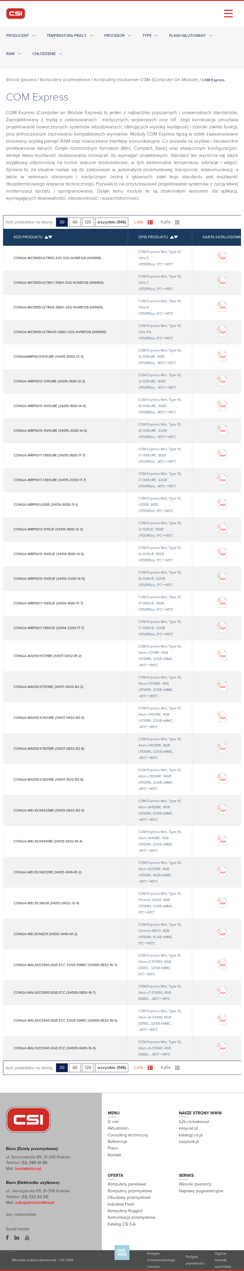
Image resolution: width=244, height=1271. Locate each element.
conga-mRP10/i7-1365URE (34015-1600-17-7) (49, 455)
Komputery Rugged (125, 1210)
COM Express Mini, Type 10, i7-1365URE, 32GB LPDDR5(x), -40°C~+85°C (160, 480)
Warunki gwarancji (195, 1184)
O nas (113, 1121)
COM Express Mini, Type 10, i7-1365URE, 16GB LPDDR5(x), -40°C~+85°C (160, 455)
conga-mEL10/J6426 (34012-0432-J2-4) (46, 903)
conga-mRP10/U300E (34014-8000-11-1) (46, 505)
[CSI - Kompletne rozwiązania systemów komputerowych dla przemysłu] (28, 1119)
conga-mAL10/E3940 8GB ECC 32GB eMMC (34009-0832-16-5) (65, 1020)
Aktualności (118, 1128)
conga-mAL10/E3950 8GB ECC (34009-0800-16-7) (55, 992)
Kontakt (114, 1154)
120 (88, 222)
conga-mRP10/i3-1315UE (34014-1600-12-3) (48, 529)
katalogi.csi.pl (191, 1135)
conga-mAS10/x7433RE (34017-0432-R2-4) (49, 718)
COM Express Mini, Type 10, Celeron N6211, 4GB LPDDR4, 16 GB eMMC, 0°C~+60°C (160, 933)
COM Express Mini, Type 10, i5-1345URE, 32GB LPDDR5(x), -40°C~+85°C (160, 430)
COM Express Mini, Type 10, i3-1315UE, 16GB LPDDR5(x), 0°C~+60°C (160, 529)
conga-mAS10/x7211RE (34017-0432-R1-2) (48, 656)
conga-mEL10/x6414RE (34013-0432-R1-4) (48, 841)
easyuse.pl (188, 1128)
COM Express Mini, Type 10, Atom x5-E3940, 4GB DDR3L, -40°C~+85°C (160, 1048)
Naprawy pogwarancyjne (201, 1190)
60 (75, 222)
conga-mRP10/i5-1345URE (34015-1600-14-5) (50, 406)
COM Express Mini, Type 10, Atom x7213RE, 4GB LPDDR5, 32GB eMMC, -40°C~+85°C (160, 686)
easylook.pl (189, 1141)
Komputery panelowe (127, 1184)
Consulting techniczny (128, 1135)
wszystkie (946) (111, 222)
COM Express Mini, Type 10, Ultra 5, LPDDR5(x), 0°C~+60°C (160, 258)
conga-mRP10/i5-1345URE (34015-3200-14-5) (50, 431)
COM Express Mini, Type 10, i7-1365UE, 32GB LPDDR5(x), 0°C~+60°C (160, 628)
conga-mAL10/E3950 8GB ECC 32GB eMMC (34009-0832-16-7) (65, 965)
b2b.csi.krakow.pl (194, 1121)
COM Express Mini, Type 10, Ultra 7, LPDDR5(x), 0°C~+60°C (160, 282)
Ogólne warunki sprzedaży (223, 1260)
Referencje (117, 1141)
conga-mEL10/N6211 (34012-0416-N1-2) (45, 934)
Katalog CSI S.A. (122, 1224)
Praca (113, 1148)
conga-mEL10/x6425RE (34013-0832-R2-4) (49, 810)
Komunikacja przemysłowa (131, 1217)
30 (62, 222)
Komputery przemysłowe (65, 79)
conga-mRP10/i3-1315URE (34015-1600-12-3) (49, 381)
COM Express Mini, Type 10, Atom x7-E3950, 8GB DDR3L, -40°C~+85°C (160, 992)
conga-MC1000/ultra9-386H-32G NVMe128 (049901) (58, 307)
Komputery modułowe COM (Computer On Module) (146, 79)
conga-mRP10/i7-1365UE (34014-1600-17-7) (48, 603)
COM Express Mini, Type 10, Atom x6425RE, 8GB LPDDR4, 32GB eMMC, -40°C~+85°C (160, 810)
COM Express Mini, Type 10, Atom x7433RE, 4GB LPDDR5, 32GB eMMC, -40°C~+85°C (160, 717)
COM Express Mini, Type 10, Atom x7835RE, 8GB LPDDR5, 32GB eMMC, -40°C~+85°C (160, 748)
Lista (138, 222)
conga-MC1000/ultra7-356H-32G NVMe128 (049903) (59, 283)
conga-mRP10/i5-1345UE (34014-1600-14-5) (49, 554)
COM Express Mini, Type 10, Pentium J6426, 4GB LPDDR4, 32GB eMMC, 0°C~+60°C (160, 903)
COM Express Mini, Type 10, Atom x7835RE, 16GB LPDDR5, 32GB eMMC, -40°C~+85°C (160, 779)
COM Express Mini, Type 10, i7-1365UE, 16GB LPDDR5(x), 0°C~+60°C (160, 603)
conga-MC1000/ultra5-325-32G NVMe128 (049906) (57, 258)
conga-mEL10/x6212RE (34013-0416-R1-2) (48, 872)
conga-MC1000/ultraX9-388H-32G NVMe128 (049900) (60, 332)
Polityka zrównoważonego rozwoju (161, 1260)
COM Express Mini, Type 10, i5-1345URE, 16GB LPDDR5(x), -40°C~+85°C (160, 406)
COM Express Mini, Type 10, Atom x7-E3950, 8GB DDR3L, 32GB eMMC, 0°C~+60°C (160, 964)
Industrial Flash (121, 1204)
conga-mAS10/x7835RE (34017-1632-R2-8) (48, 779)
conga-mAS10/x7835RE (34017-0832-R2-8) (49, 748)
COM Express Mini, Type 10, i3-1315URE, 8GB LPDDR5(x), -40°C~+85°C (160, 356)
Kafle (166, 222)
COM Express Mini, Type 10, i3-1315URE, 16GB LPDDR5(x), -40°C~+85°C (160, 381)
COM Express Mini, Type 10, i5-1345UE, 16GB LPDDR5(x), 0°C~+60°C (160, 554)
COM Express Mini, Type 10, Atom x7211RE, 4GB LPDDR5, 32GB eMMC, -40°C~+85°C (160, 655)
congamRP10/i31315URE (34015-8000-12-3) (49, 357)
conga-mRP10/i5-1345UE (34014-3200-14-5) (49, 579)
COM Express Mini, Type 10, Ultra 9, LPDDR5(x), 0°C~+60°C (160, 307)
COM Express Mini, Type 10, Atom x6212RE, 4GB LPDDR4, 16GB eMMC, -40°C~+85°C (160, 872)
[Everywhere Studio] (122, 1260)
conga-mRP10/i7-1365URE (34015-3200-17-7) (50, 480)
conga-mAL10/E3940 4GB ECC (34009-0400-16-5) (55, 1048)
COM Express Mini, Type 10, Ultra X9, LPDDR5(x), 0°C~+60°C (160, 332)
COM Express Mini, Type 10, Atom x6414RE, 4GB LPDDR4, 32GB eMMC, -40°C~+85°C (160, 841)
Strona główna (21, 79)
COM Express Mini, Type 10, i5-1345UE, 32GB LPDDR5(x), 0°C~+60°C (160, 578)
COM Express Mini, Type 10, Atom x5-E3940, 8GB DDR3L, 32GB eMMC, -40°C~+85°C (160, 1020)
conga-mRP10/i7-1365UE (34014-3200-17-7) (49, 628)
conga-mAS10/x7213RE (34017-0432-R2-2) (48, 687)
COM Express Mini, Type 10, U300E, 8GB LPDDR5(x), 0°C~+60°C (160, 504)
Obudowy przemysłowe (129, 1197)
